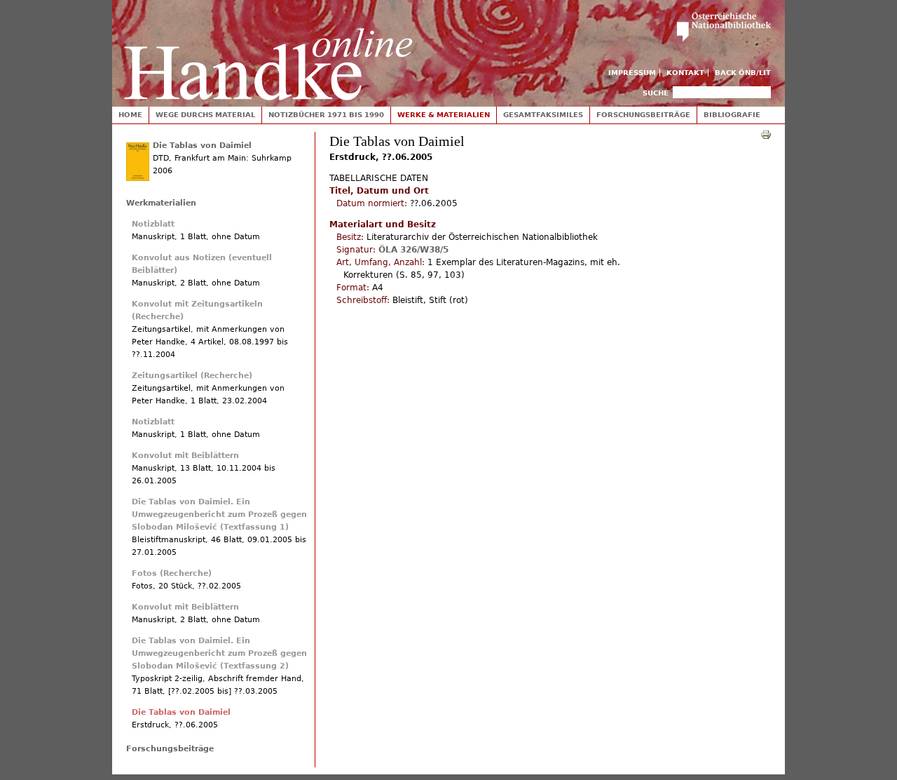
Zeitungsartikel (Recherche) (192, 375)
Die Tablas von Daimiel (202, 145)
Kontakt (685, 72)
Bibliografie (732, 115)
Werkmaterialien (161, 203)
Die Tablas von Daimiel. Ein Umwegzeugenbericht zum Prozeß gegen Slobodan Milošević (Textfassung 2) (219, 653)
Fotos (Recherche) (172, 573)
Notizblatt (153, 224)
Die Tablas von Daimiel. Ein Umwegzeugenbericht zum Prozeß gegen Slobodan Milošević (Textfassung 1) (219, 514)
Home (130, 115)
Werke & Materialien (443, 115)
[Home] (268, 50)
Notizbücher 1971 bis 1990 (326, 115)
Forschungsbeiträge (643, 115)
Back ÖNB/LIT (743, 72)
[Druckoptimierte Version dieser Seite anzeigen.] (766, 134)
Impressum (632, 72)
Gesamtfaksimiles (543, 115)
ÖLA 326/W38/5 (413, 250)
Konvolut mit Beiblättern (185, 455)
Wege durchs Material (205, 115)
